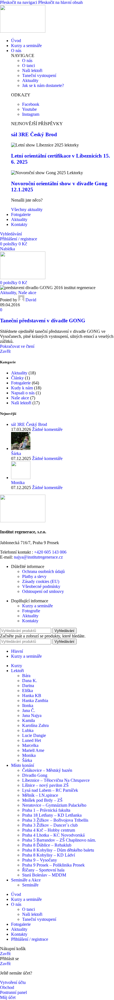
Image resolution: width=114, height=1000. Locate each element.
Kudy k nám (22, 387)
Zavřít (5, 351)
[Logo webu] (22, 31)
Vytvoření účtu (13, 982)
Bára (26, 675)
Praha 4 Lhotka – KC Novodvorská (53, 835)
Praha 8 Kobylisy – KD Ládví (48, 855)
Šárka (16, 453)
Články (17, 378)
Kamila (28, 720)
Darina (28, 685)
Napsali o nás (23, 392)
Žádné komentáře (47, 429)
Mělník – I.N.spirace (40, 795)
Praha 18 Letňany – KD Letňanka (52, 815)
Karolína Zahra (35, 725)
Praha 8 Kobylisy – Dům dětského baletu (58, 850)
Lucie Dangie (34, 735)
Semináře (30, 885)
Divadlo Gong (34, 775)
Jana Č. (28, 710)
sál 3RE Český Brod (34, 134)
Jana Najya (32, 715)
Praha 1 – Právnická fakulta (46, 810)
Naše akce (27, 292)
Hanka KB (31, 695)
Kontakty (30, 620)
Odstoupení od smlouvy (43, 591)
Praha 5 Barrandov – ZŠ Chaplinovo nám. (59, 840)
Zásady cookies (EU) (40, 581)
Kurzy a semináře (37, 605)
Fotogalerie (21, 383)
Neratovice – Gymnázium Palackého (54, 805)
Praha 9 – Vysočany (39, 860)
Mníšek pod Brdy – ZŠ (42, 800)
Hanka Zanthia (35, 700)
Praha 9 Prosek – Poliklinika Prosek (53, 865)
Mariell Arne (33, 750)
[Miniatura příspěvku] (20, 448)
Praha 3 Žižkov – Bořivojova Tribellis (55, 820)
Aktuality (8, 292)
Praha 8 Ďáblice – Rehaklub (46, 845)
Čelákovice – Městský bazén (47, 770)
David (30, 299)
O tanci (28, 909)
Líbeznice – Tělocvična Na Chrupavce (56, 780)
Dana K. (29, 680)
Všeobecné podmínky (41, 586)
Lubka (27, 730)
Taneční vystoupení (39, 919)
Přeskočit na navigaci (19, 2)
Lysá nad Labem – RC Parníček (50, 790)
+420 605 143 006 (50, 552)
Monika (18, 482)
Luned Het (31, 740)
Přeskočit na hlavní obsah (60, 2)
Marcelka (30, 745)
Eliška (27, 690)
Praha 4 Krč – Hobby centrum (48, 830)
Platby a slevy (34, 576)
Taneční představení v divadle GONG (42, 320)
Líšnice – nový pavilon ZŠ (45, 785)
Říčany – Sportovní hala (43, 870)
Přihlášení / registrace (29, 939)
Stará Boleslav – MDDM (44, 875)
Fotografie (31, 610)
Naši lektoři (21, 402)
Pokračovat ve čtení (17, 346)
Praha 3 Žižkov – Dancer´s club (50, 825)
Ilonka (27, 705)
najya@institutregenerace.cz (38, 557)
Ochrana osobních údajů (43, 571)
